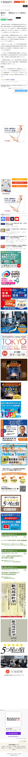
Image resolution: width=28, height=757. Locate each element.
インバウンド (7, 9)
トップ (2, 9)
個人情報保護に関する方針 (20, 748)
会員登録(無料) (20, 179)
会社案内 (3, 746)
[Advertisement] (14, 109)
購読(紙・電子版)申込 (17, 1)
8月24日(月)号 (6, 193)
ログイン (22, 1)
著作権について (4, 748)
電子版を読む (20, 186)
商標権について (11, 748)
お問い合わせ (9, 746)
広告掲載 (14, 746)
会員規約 (13, 749)
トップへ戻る (23, 741)
